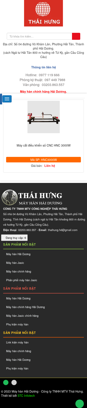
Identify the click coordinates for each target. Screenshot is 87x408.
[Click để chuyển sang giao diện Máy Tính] (14, 382)
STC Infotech (26, 395)
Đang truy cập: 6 (15, 238)
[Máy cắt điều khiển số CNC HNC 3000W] (43, 117)
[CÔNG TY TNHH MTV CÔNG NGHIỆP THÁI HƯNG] (43, 13)
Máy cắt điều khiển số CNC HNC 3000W (44, 145)
